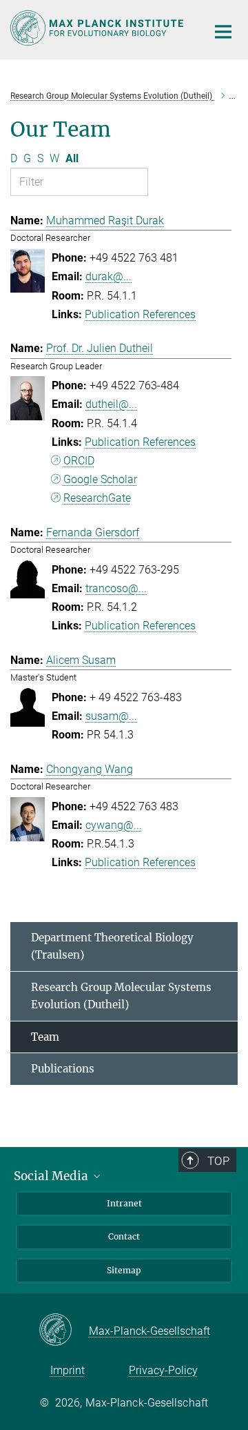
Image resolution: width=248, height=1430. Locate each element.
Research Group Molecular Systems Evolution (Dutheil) (121, 996)
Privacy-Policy (163, 1370)
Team (45, 1037)
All (72, 158)
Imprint (67, 1370)
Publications (62, 1068)
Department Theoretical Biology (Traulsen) (112, 946)
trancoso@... (116, 588)
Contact (124, 1236)
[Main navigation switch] (223, 32)
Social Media (52, 1176)
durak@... (108, 276)
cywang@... (113, 825)
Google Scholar (100, 479)
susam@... (111, 716)
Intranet (124, 1203)
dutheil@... (111, 404)
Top (218, 1161)
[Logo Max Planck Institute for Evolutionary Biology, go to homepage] (98, 28)
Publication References (140, 314)
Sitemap (124, 1270)
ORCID (78, 460)
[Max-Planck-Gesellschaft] (64, 1330)
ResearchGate (97, 498)
